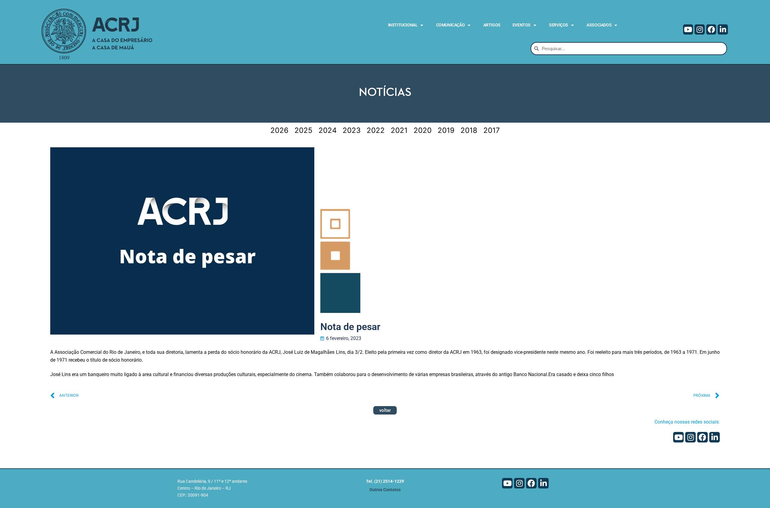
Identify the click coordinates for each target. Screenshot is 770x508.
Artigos (491, 25)
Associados (599, 25)
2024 (328, 130)
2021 (399, 130)
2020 (423, 130)
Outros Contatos (385, 489)
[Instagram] (700, 29)
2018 (468, 130)
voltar (385, 410)
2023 (352, 130)
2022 (376, 130)
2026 (279, 130)
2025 (303, 130)
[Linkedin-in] (723, 29)
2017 (491, 130)
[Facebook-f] (711, 29)
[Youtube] (688, 29)
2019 (446, 130)
